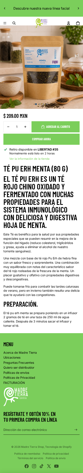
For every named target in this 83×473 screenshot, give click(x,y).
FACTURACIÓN (14, 382)
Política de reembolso (27, 453)
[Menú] (5, 23)
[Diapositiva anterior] (4, 8)
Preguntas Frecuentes (18, 362)
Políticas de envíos (16, 372)
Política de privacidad (56, 453)
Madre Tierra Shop (32, 446)
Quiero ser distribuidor (18, 367)
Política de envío (56, 458)
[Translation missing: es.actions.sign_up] (76, 429)
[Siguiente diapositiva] (78, 8)
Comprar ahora (41, 139)
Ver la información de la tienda (29, 158)
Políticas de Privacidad (19, 377)
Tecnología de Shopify (58, 446)
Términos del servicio (30, 458)
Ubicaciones (11, 357)
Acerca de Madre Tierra (20, 352)
